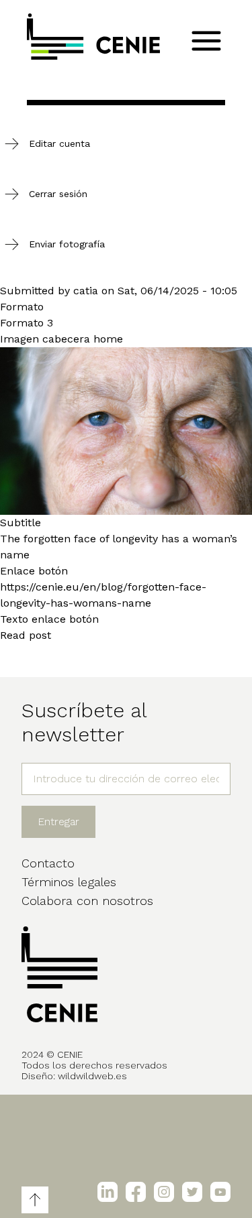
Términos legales (69, 882)
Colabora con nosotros (87, 901)
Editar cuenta (59, 143)
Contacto (48, 863)
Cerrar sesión (58, 193)
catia (85, 290)
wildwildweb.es (92, 1076)
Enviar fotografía (67, 244)
